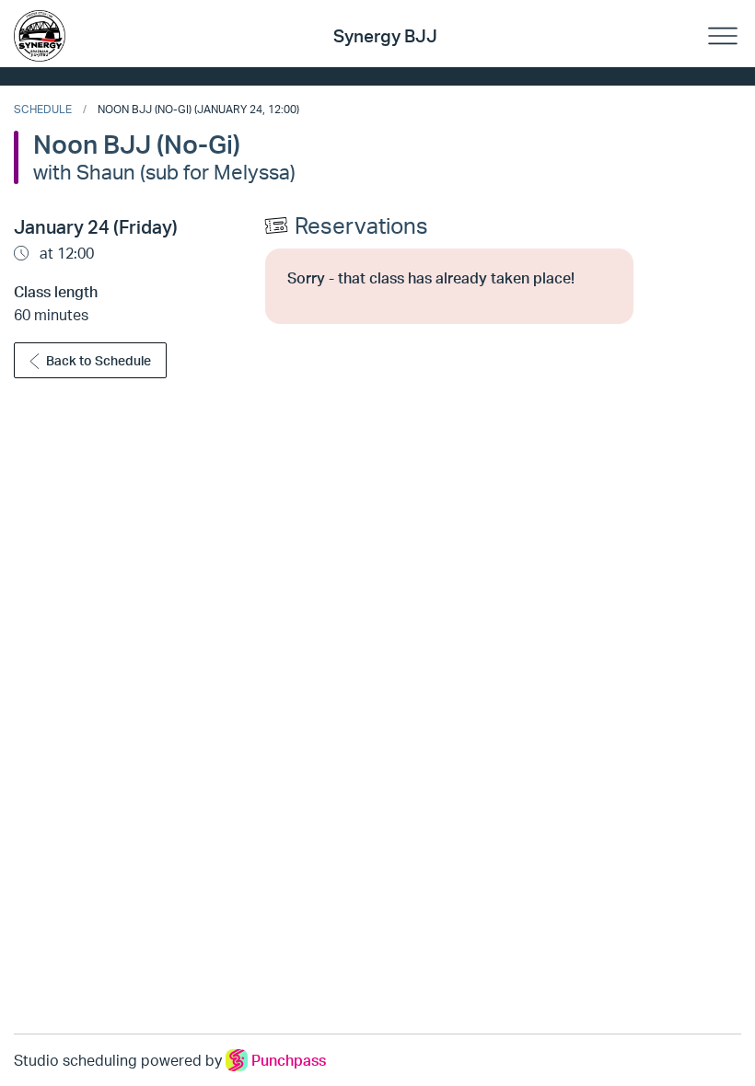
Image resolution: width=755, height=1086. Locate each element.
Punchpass (288, 1060)
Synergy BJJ (385, 36)
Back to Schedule (98, 360)
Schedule (43, 109)
